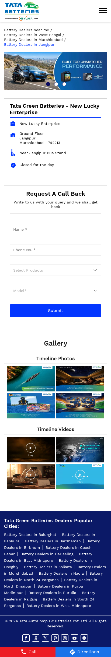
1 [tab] (47, 83)
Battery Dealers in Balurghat (30, 534)
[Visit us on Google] (36, 638)
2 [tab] (55, 83)
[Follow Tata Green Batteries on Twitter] (46, 638)
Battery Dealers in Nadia (61, 573)
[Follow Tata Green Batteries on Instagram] (65, 638)
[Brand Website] (85, 638)
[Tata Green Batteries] (22, 11)
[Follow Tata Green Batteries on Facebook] (26, 638)
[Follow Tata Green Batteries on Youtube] (75, 638)
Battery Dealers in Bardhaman (53, 541)
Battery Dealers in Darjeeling (46, 554)
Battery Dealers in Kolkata (48, 567)
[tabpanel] (55, 71)
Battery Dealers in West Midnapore (58, 605)
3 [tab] (63, 83)
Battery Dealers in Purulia (52, 593)
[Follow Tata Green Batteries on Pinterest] (55, 638)
